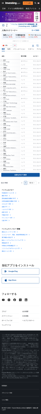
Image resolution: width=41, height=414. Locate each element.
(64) (4, 220)
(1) (8, 193)
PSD (9, 83)
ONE (6, 128)
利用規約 (4, 385)
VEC (10, 79)
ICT (10, 91)
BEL (8, 165)
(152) (5, 195)
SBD (8, 154)
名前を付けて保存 (20, 175)
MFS (10, 169)
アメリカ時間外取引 (16, 8)
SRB (6, 124)
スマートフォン (7, 316)
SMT (4, 135)
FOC (6, 158)
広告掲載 (25, 316)
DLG (10, 87)
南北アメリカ (31, 8)
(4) (14, 234)
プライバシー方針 (7, 393)
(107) (9, 198)
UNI (10, 106)
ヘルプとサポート (28, 320)
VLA (4, 143)
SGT (10, 76)
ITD (6, 98)
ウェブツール (6, 325)
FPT (6, 61)
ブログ (4, 311)
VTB (10, 117)
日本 (4, 8)
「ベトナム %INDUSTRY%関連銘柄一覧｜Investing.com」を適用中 (23, 25)
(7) (11, 248)
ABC (7, 113)
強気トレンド (7, 35)
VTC (10, 139)
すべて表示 (35, 30)
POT (10, 94)
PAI (4, 150)
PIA (10, 121)
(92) (5, 215)
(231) (5, 212)
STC (10, 132)
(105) (9, 201)
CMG (6, 68)
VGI (5, 64)
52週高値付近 (20, 35)
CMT (10, 147)
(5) (9, 232)
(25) (7, 218)
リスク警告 (5, 400)
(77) (4, 206)
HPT (7, 109)
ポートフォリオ (7, 320)
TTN (10, 102)
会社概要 (25, 311)
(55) (6, 204)
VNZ (6, 162)
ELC (10, 72)
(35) (6, 209)
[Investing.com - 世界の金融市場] (12, 3)
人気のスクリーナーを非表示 (19, 41)
